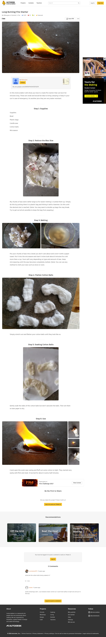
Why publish (71, 612)
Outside (13, 15)
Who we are (71, 622)
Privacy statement (38, 633)
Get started (71, 615)
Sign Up (100, 3)
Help (69, 617)
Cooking (52, 612)
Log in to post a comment (53, 601)
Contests (31, 3)
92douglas (7, 15)
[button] (78, 18)
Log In (93, 3)
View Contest (77, 483)
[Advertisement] (94, 80)
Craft (41, 620)
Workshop (43, 615)
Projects (23, 3)
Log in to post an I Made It (53, 504)
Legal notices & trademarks (91, 633)
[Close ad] (104, 58)
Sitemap (70, 620)
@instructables (95, 612)
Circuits (42, 612)
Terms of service (26, 633)
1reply (28, 581)
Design (42, 617)
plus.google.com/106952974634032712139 (27, 87)
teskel (31, 587)
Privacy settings (49, 633)
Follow (23, 82)
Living (52, 615)
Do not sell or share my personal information (68, 633)
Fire (19, 15)
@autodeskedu (95, 616)
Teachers (39, 3)
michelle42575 (33, 571)
